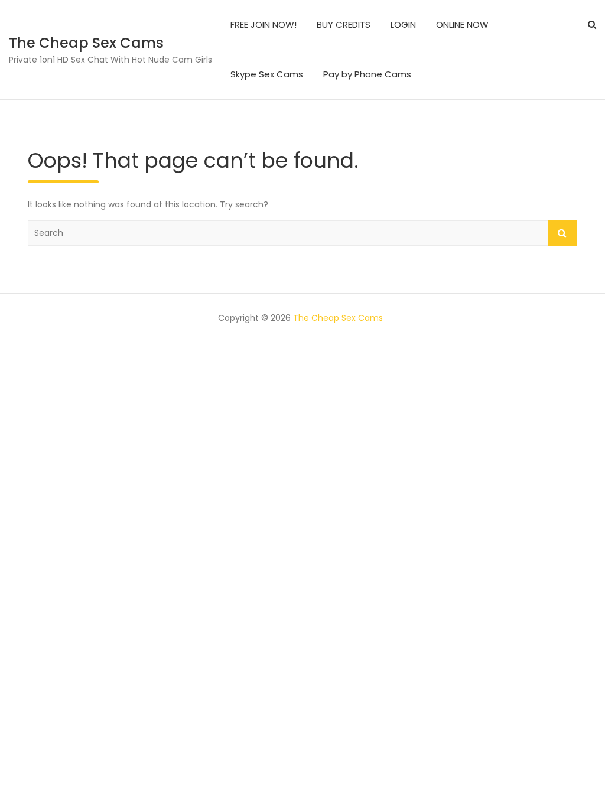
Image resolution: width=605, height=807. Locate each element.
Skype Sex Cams (266, 74)
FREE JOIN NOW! (263, 24)
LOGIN (403, 24)
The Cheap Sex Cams (86, 43)
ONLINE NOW (462, 24)
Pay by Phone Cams (367, 74)
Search (562, 233)
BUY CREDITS (343, 24)
